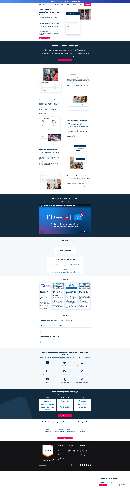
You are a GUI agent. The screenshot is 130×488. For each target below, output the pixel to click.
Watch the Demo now (76, 1)
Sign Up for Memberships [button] (44, 38)
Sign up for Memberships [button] (65, 60)
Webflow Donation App (84, 453)
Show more (110, 482)
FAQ (58, 453)
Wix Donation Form (83, 450)
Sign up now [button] (87, 4)
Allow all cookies (103, 484)
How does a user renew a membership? (49, 342)
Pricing (62, 4)
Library (59, 459)
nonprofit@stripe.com (60, 272)
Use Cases (70, 445)
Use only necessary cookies (113, 484)
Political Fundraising (72, 447)
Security (59, 457)
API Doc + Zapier (83, 455)
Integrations (82, 445)
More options (123, 484)
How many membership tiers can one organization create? (53, 325)
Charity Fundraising (72, 453)
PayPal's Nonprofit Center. (74, 272)
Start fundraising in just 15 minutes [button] (65, 438)
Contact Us (60, 447)
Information (60, 445)
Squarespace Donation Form (85, 449)
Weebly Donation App (84, 451)
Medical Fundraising (72, 449)
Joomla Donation (83, 454)
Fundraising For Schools (72, 451)
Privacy (59, 455)
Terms (59, 454)
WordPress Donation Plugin (85, 447)
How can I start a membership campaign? (49, 331)
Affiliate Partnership (61, 458)
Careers (59, 451)
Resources (67, 4)
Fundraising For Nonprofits (73, 450)
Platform (56, 4)
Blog (58, 450)
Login (80, 4)
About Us (59, 449)
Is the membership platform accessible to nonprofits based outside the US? (56, 320)
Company (74, 4)
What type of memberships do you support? (50, 336)
